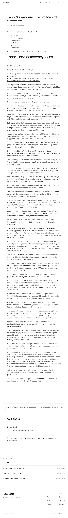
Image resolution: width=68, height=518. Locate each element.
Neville (14, 25)
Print (9, 51)
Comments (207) (39, 51)
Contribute (15, 47)
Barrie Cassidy (19, 66)
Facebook (19, 51)
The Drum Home (17, 38)
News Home (15, 36)
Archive (13, 45)
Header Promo (12, 32)
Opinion (13, 43)
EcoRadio (6, 3)
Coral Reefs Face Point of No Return (52, 407)
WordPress (62, 514)
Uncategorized (21, 25)
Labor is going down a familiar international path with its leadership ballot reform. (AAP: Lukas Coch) (30, 79)
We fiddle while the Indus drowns (15, 479)
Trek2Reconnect (9, 463)
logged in (18, 430)
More (31, 51)
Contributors (15, 40)
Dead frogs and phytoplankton (14, 468)
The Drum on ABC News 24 (28, 32)
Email (13, 51)
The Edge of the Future (12, 473)
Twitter (25, 51)
